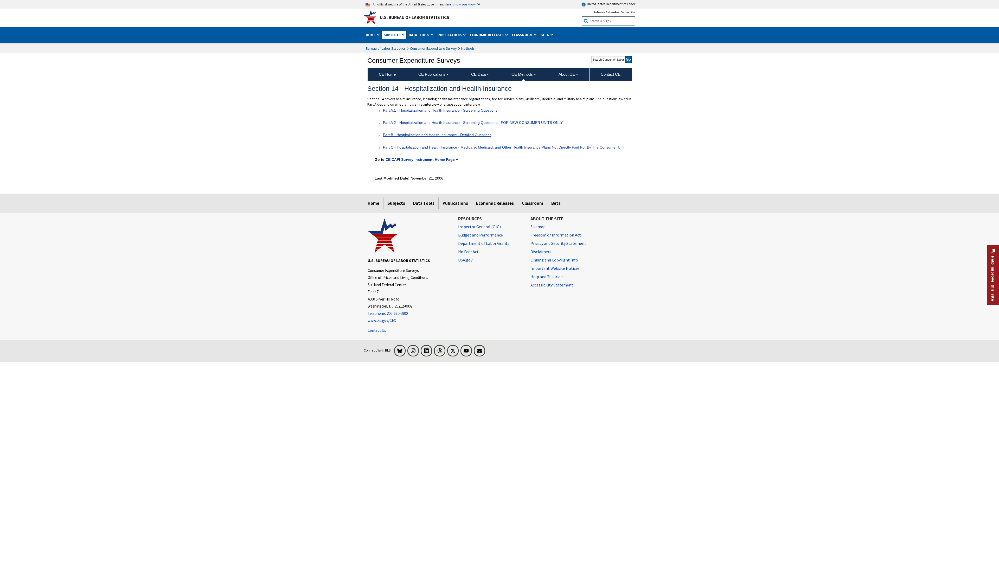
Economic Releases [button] (487, 35)
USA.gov (465, 260)
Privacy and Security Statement (558, 243)
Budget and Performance (480, 235)
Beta (556, 203)
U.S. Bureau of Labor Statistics (414, 17)
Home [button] (371, 35)
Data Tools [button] (419, 35)
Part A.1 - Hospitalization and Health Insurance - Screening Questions (440, 110)
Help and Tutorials (546, 276)
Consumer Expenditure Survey (433, 48)
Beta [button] (545, 35)
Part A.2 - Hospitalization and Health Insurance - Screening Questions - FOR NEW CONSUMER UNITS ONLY (473, 122)
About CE (567, 74)
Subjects (396, 203)
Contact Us (377, 330)
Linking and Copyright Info (554, 260)
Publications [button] (450, 35)
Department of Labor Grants (483, 243)
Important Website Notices (555, 268)
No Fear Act (468, 251)
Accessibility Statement (551, 285)
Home (373, 203)
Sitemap (538, 226)
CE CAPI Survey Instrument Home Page (420, 159)
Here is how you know (460, 4)
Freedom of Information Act (555, 235)
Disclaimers (540, 251)
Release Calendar (606, 12)
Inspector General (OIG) (479, 226)
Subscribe (628, 12)
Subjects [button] (392, 35)
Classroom (532, 203)
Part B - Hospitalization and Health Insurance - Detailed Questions (437, 135)
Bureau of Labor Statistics (386, 48)
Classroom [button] (522, 35)
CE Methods (522, 74)
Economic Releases (495, 203)
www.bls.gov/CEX (382, 320)
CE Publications (431, 74)
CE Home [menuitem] (387, 74)
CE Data (478, 74)
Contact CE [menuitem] (610, 74)
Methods (468, 48)
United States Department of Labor (610, 4)
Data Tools (423, 203)
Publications (455, 203)
